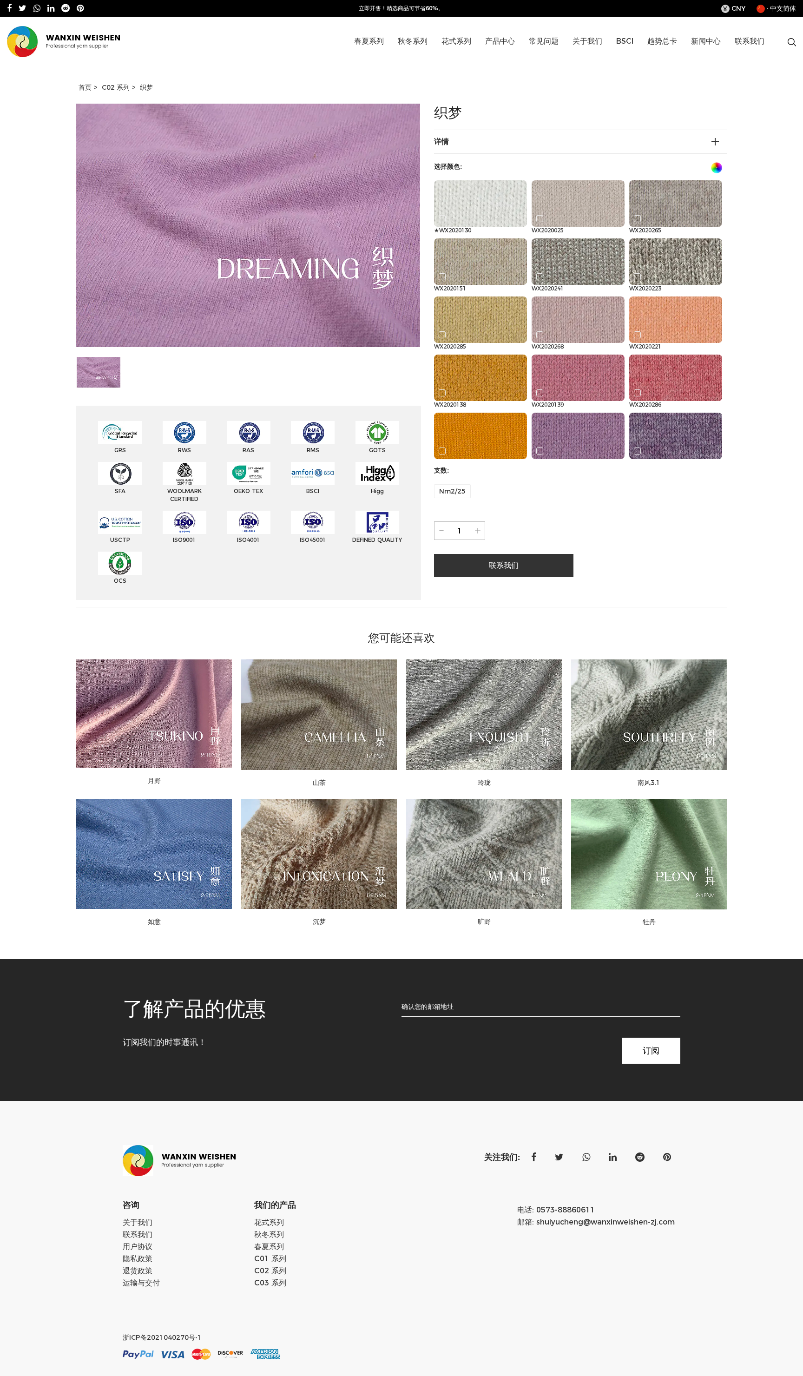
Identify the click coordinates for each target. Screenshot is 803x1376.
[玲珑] (484, 714)
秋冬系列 (413, 41)
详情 (441, 141)
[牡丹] (649, 854)
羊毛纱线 (435, 57)
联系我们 (749, 41)
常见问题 (544, 41)
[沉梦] (319, 854)
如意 (154, 921)
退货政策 (137, 1270)
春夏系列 (369, 41)
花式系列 (456, 41)
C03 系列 (270, 1282)
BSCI (624, 41)
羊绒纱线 (433, 56)
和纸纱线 (391, 57)
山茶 (319, 782)
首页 (85, 87)
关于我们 (587, 41)
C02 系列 (520, 56)
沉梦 (319, 921)
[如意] (154, 854)
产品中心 (500, 41)
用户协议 (137, 1246)
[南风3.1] (649, 714)
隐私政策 (137, 1258)
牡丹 (649, 922)
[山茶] (319, 714)
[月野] (154, 713)
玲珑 (484, 782)
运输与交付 (141, 1282)
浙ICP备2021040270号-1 (162, 1337)
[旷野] (484, 854)
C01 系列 (522, 57)
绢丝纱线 (389, 56)
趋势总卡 (662, 41)
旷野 (484, 921)
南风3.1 (649, 782)
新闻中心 (706, 41)
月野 (154, 781)
